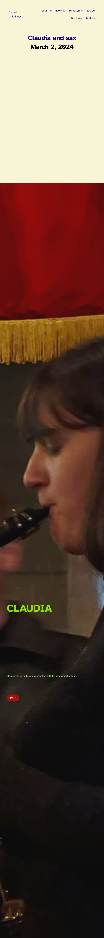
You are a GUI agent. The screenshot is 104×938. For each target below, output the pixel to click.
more (13, 697)
